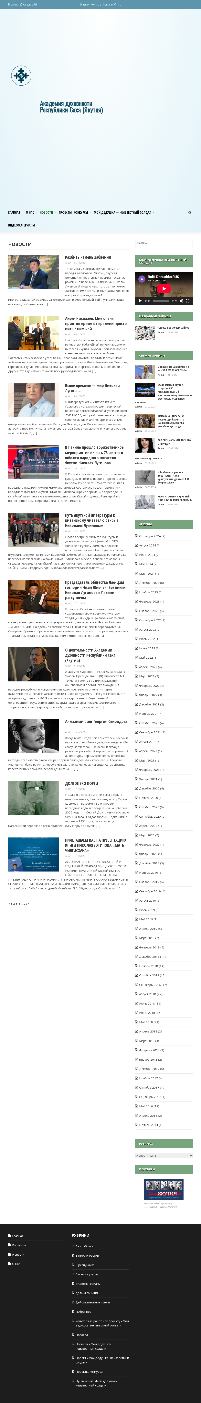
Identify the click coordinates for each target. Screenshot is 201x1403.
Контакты (96, 4)
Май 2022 (146, 657)
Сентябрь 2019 (150, 891)
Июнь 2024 (147, 555)
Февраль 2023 (149, 601)
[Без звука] (181, 301)
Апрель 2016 (148, 1115)
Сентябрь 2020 (150, 816)
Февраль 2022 (149, 686)
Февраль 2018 (149, 1050)
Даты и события (87, 1293)
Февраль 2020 (149, 844)
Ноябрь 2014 (148, 1125)
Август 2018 (147, 994)
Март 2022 (146, 676)
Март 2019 (146, 938)
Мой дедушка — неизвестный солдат (122, 212)
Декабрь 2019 (149, 863)
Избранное (83, 1311)
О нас (117, 4)
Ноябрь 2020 (148, 798)
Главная (84, 4)
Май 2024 (146, 564)
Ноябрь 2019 (148, 872)
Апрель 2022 (148, 667)
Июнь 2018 (147, 1013)
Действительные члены (93, 1302)
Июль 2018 (147, 1003)
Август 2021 (147, 742)
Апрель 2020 (148, 826)
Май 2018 (146, 1022)
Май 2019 (146, 919)
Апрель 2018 (148, 1031)
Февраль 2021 (149, 770)
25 (25, 903)
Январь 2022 (148, 695)
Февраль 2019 (149, 947)
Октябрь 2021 (149, 723)
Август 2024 (147, 545)
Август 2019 (147, 900)
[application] (164, 288)
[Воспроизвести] (140, 301)
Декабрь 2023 (149, 583)
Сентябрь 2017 (150, 1097)
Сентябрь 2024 (150, 536)
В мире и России (87, 1255)
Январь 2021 (148, 779)
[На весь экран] (188, 301)
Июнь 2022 (147, 648)
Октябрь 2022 (149, 611)
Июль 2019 (147, 910)
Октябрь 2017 (149, 1087)
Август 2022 (147, 629)
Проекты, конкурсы (73, 212)
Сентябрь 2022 (150, 620)
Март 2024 (146, 573)
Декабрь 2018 (149, 956)
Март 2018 (146, 1041)
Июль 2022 (147, 639)
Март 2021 (146, 760)
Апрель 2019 (148, 929)
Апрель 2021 (148, 751)
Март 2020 (146, 835)
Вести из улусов (87, 1274)
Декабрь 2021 (149, 704)
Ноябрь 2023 (148, 592)
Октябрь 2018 (149, 975)
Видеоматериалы (21, 225)
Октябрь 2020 (149, 807)
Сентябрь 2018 (150, 985)
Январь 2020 (148, 854)
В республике (85, 1265)
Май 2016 (146, 1106)
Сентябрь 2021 (150, 732)
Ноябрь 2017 (148, 1078)
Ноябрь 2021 (148, 713)
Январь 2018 (148, 1059)
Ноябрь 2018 (148, 966)
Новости (108, 4)
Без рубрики (84, 1246)
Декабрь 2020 (149, 788)
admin (68, 263)
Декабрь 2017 (149, 1069)
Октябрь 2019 (149, 882)
